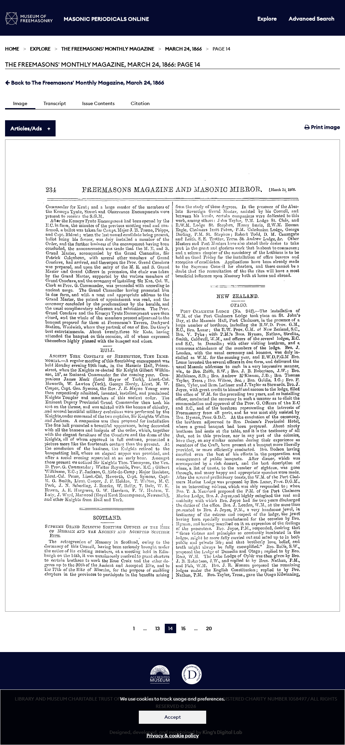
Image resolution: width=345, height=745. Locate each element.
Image (20, 103)
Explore (267, 18)
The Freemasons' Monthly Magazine (107, 49)
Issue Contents (98, 103)
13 (157, 628)
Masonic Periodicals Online (106, 18)
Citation (140, 103)
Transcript (54, 103)
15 (183, 628)
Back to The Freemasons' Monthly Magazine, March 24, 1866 (87, 82)
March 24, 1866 (183, 49)
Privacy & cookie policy (173, 736)
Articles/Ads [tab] (26, 128)
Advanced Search (312, 18)
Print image (325, 127)
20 (209, 628)
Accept (172, 717)
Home (12, 49)
